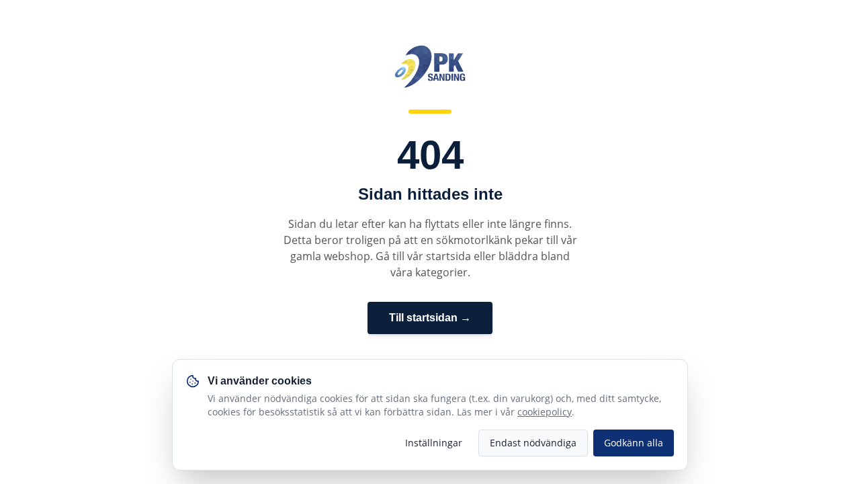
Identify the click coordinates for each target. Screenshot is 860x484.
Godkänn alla (633, 442)
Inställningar (433, 442)
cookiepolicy (544, 411)
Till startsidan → (430, 317)
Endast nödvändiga (533, 442)
